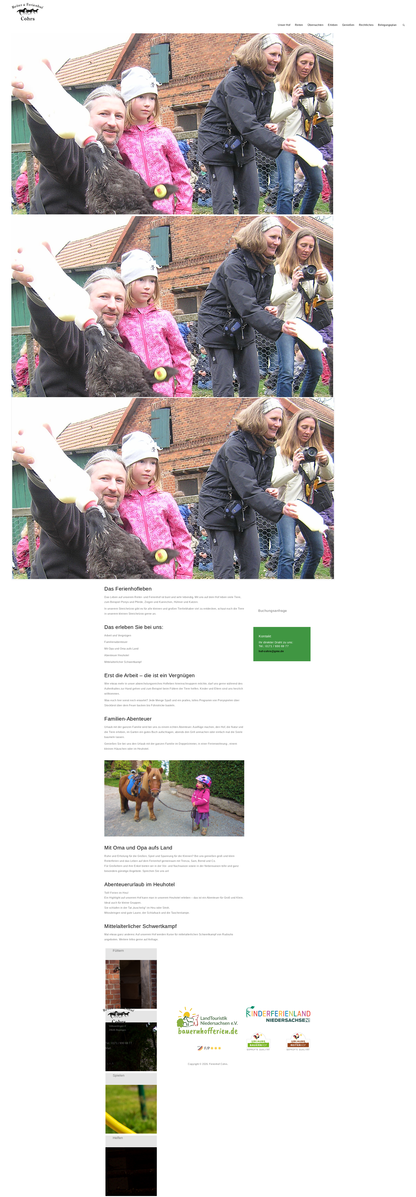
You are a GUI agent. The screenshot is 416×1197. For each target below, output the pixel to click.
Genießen (348, 25)
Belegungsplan (387, 25)
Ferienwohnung (217, 743)
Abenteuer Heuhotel (116, 655)
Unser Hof (284, 25)
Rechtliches (366, 25)
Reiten (299, 25)
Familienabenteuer (116, 642)
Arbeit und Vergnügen (117, 635)
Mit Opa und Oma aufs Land (121, 648)
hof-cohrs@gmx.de (271, 651)
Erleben (333, 25)
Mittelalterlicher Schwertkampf (122, 662)
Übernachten (316, 25)
